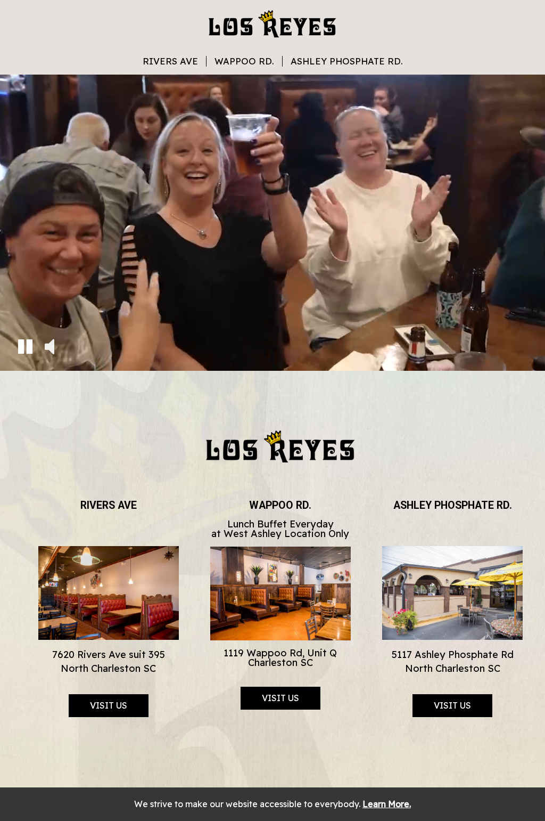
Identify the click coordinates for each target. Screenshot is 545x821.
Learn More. (386, 804)
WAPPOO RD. (244, 61)
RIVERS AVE (170, 61)
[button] (25, 348)
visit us (108, 705)
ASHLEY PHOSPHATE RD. (347, 61)
